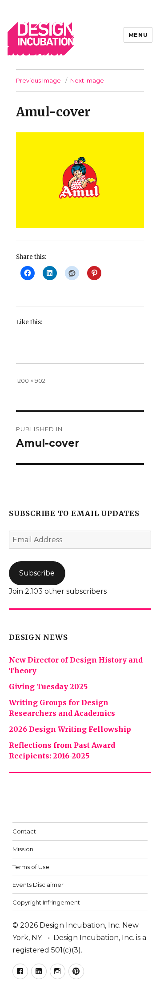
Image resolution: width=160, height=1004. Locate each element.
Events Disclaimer (38, 884)
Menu (138, 34)
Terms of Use (30, 866)
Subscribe (37, 573)
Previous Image (38, 80)
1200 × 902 (30, 380)
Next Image (87, 80)
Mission (22, 849)
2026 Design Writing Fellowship (70, 729)
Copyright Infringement (46, 902)
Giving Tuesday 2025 (48, 686)
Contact (24, 831)
